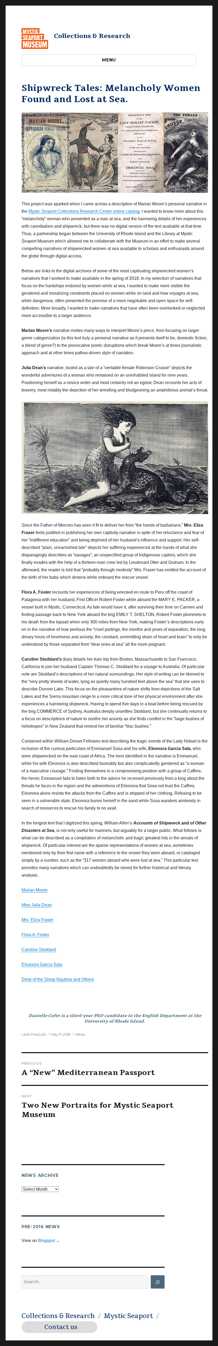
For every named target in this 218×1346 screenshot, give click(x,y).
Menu (109, 59)
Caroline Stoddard (39, 949)
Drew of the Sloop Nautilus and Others (58, 979)
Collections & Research (92, 36)
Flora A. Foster (35, 934)
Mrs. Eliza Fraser (37, 920)
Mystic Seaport (128, 1316)
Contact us (60, 1327)
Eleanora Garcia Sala (42, 964)
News (80, 1034)
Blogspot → (49, 1240)
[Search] (158, 1282)
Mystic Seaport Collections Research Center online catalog (84, 211)
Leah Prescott (34, 1034)
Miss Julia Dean (37, 905)
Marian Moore (35, 890)
